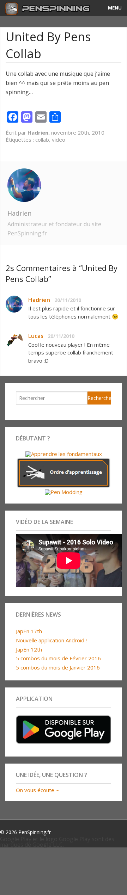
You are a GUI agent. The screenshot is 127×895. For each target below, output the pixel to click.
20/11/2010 (67, 300)
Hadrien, (39, 132)
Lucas (35, 336)
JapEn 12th (29, 649)
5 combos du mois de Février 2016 (58, 658)
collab (42, 139)
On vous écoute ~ (37, 790)
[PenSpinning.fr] (47, 8)
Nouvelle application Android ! (51, 640)
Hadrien (19, 213)
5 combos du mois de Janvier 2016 (58, 667)
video (58, 139)
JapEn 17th (29, 631)
